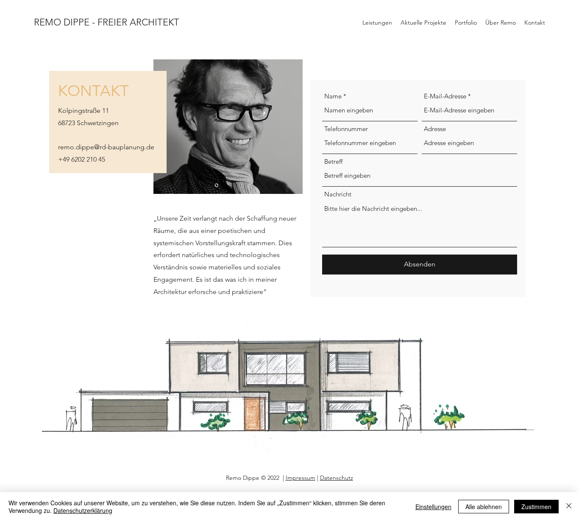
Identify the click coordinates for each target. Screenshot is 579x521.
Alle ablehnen (483, 506)
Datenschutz (336, 478)
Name (333, 96)
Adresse (435, 129)
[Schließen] (569, 506)
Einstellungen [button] (433, 506)
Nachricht (337, 194)
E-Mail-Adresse (445, 96)
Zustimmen (536, 506)
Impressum (300, 478)
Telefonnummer (346, 129)
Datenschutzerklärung (82, 510)
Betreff (333, 161)
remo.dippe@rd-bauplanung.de (106, 147)
